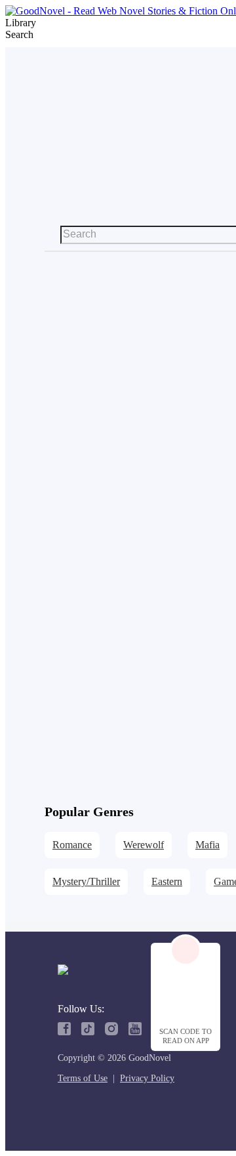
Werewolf (143, 844)
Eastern (166, 881)
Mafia (207, 844)
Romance (72, 844)
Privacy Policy (147, 1078)
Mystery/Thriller (86, 881)
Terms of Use (83, 1078)
